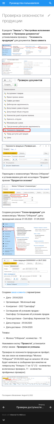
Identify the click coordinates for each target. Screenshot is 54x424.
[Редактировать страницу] (49, 15)
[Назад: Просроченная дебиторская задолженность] (7, 406)
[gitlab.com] (4, 420)
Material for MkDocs (18, 415)
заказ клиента (18, 292)
